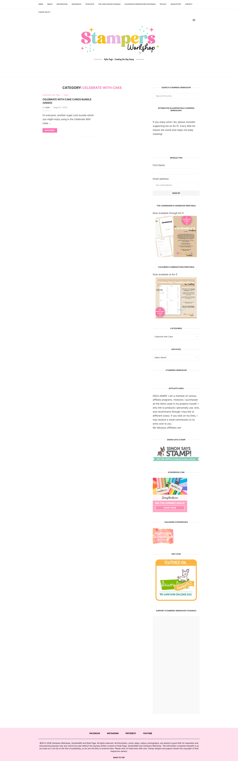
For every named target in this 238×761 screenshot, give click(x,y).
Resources (76, 4)
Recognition (62, 4)
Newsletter (176, 4)
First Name (159, 165)
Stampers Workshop (176, 370)
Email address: (161, 178)
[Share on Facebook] (68, 136)
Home (40, 4)
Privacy (163, 4)
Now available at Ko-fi (165, 274)
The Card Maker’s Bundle (109, 4)
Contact (188, 4)
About (49, 4)
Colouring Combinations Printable (140, 4)
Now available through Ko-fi (168, 213)
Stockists (89, 4)
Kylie (47, 107)
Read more (49, 130)
